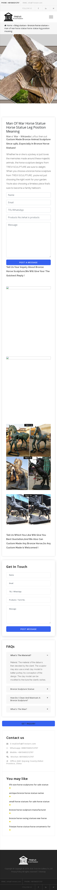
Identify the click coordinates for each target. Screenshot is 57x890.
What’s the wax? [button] (18, 709)
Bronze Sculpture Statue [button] (22, 689)
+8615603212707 (10, 3)
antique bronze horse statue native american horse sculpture (26, 794)
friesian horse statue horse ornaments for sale (29, 827)
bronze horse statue (38, 25)
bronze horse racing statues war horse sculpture (28, 819)
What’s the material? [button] (20, 655)
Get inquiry (28, 723)
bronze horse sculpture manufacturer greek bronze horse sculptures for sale (27, 811)
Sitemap (42, 871)
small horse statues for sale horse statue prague (29, 802)
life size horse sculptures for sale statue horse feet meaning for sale (28, 785)
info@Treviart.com (32, 3)
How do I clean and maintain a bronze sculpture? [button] (25, 699)
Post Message (28, 629)
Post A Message (28, 262)
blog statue (20, 25)
